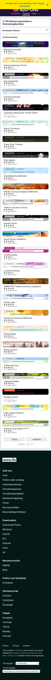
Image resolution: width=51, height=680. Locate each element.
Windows (7, 529)
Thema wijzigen (8, 668)
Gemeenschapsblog (12, 498)
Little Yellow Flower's (14, 413)
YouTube (7, 622)
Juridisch (26, 646)
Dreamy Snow (10, 223)
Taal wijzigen (7, 663)
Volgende (36, 439)
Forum (5, 502)
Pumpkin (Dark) (11, 397)
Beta (4, 570)
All (3, 552)
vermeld (17, 650)
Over (4, 475)
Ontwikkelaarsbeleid (12, 493)
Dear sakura (9, 160)
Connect (6, 595)
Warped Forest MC (12, 49)
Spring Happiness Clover (15, 65)
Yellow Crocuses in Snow (15, 207)
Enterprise (7, 582)
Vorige (14, 439)
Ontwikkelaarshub (11, 489)
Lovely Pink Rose (12, 271)
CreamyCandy (10, 255)
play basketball (11, 81)
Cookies (15, 646)
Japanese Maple (11, 381)
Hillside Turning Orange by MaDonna (21, 192)
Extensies (16, 13)
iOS (4, 538)
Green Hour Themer (13, 144)
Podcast (6, 636)
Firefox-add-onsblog (13, 480)
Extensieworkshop (11, 484)
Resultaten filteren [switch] (11, 30)
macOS (6, 534)
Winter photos (10, 350)
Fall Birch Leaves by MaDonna (18, 318)
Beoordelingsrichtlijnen (14, 512)
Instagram (7, 617)
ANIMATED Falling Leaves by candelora (22, 286)
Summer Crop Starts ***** (16, 429)
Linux (5, 547)
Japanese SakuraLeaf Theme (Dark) (21, 113)
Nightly (6, 565)
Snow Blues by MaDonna (15, 176)
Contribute (7, 600)
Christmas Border (12, 97)
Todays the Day (11, 365)
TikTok (6, 626)
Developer (7, 604)
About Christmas (12, 128)
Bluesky (6, 631)
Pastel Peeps (10, 334)
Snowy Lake (9, 302)
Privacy (5, 646)
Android (6, 543)
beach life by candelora (15, 239)
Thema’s (26, 13)
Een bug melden (10, 507)
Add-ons (7, 470)
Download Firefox (11, 525)
